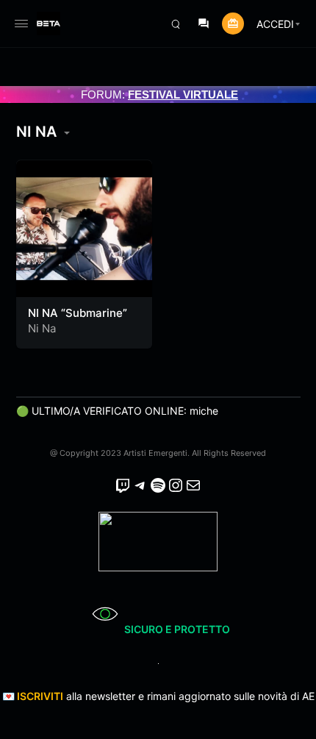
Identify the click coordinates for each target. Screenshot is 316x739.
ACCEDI (275, 24)
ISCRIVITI (40, 696)
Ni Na (42, 328)
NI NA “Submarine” (77, 313)
